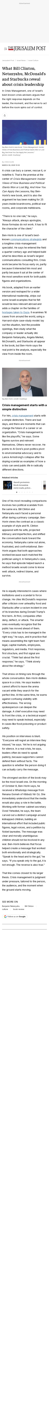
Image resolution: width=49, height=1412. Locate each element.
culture (5, 909)
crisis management (22, 415)
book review (18, 909)
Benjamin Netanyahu (11, 906)
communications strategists (26, 239)
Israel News (21, 60)
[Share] (4, 115)
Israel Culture (33, 60)
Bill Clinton (29, 906)
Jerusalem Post (8, 60)
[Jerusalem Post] (27, 49)
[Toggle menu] (5, 49)
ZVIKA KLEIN (9, 162)
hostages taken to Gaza (15, 312)
